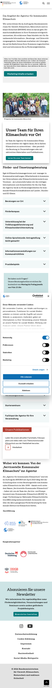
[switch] (45, 345)
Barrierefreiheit (26, 653)
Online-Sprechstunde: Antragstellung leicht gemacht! (22, 239)
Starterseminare (12, 405)
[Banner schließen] (48, 296)
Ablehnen (26, 390)
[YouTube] (30, 626)
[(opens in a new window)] (11, 554)
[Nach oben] (46, 682)
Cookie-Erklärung (26, 639)
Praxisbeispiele (12, 264)
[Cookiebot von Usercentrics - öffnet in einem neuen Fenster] (32, 296)
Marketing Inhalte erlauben (20, 73)
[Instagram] (21, 626)
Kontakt (26, 648)
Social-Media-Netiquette (26, 658)
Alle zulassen (26, 377)
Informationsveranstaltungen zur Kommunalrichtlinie (20, 252)
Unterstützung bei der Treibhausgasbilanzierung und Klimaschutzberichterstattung (19, 224)
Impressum (26, 643)
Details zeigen (39, 370)
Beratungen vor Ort (14, 201)
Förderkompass (12, 211)
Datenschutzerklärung (26, 634)
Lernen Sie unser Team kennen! (20, 158)
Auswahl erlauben (26, 384)
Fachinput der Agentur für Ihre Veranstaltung (19, 417)
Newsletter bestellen (26, 614)
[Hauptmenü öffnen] (48, 3)
